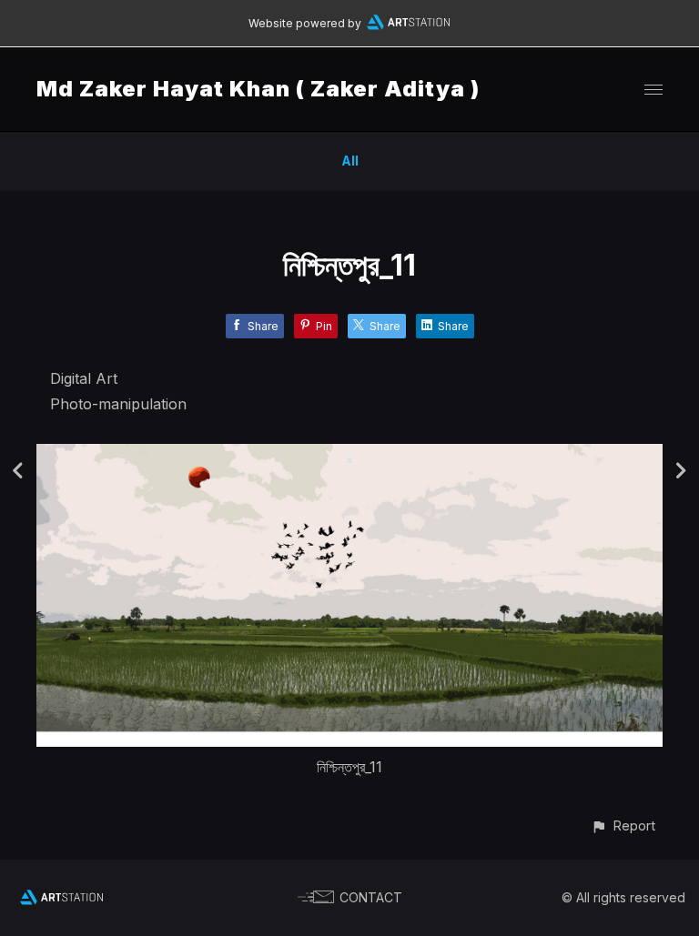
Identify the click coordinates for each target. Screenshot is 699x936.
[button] (623, 825)
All (350, 160)
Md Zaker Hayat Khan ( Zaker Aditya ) (258, 88)
